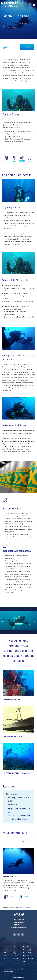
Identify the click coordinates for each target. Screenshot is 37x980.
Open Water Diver (22, 556)
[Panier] (28, 4)
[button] (27, 47)
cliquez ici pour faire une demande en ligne (19, 817)
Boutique (10, 907)
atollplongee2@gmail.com (19, 808)
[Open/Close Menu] (34, 4)
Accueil (5, 907)
